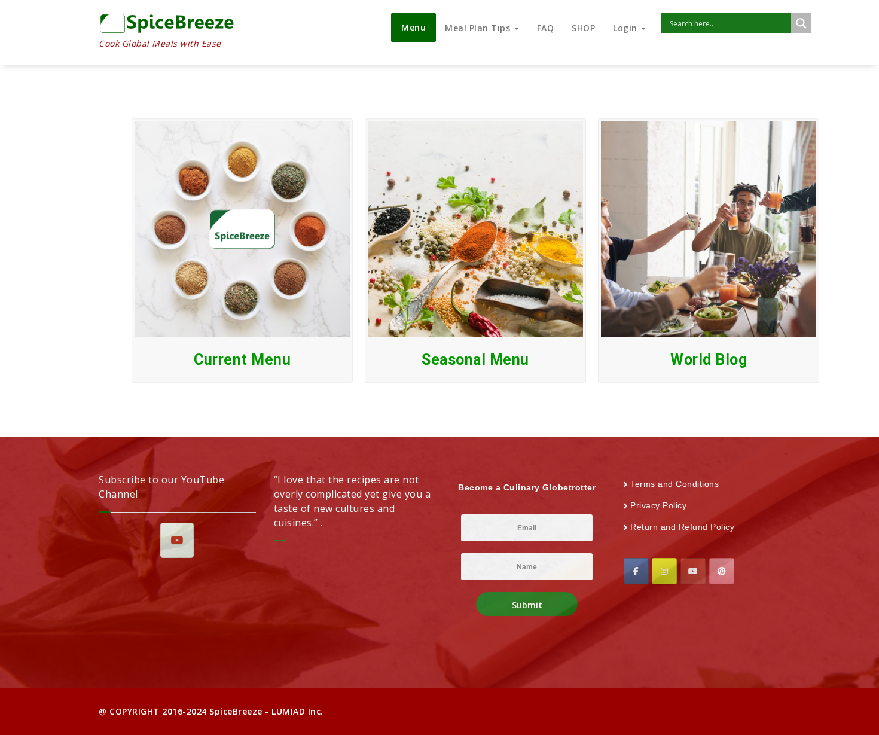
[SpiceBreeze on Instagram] (664, 571)
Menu (413, 27)
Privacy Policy (658, 505)
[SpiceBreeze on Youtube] (177, 540)
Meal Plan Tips (479, 27)
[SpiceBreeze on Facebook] (636, 571)
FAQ (545, 27)
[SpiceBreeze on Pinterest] (721, 571)
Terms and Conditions (674, 484)
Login (626, 27)
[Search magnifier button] (801, 23)
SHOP (583, 27)
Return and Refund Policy (682, 527)
